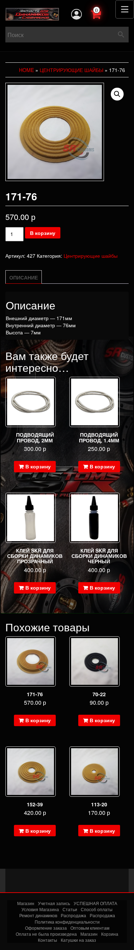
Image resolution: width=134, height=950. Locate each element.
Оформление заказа (46, 928)
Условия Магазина (40, 909)
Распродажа (73, 915)
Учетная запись (54, 903)
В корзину (42, 232)
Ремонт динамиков (38, 915)
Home (26, 69)
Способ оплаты (97, 909)
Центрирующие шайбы (71, 69)
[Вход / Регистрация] (76, 14)
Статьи (70, 909)
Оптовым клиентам (89, 928)
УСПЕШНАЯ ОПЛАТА (95, 903)
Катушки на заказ (78, 940)
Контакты (47, 940)
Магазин (25, 903)
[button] (117, 94)
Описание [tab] (23, 277)
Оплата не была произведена (46, 934)
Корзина (109, 934)
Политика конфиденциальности (67, 922)
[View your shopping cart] (103, 13)
